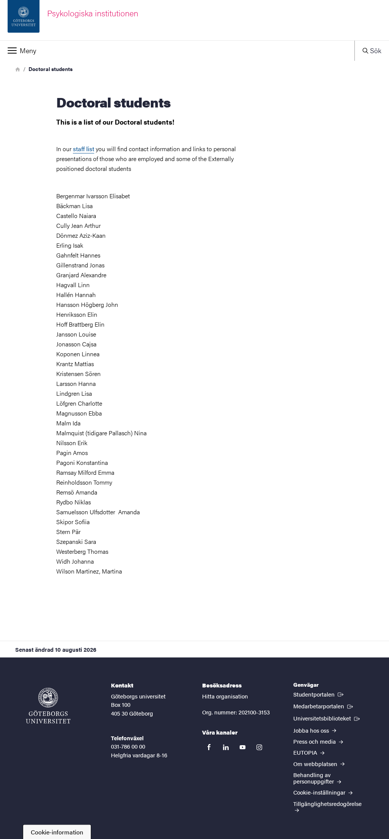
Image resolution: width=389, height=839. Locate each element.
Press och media (315, 741)
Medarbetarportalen (323, 706)
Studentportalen (319, 694)
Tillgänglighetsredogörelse (327, 803)
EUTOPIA (306, 752)
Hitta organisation (225, 696)
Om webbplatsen (316, 764)
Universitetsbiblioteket (327, 718)
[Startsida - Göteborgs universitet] (48, 706)
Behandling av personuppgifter (314, 778)
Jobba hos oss (311, 730)
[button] (177, 50)
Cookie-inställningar (320, 792)
